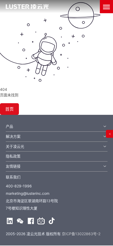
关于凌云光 (15, 146)
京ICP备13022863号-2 (81, 233)
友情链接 (13, 166)
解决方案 (13, 136)
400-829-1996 (19, 186)
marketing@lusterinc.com (27, 193)
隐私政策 (13, 156)
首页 (9, 109)
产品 (9, 126)
